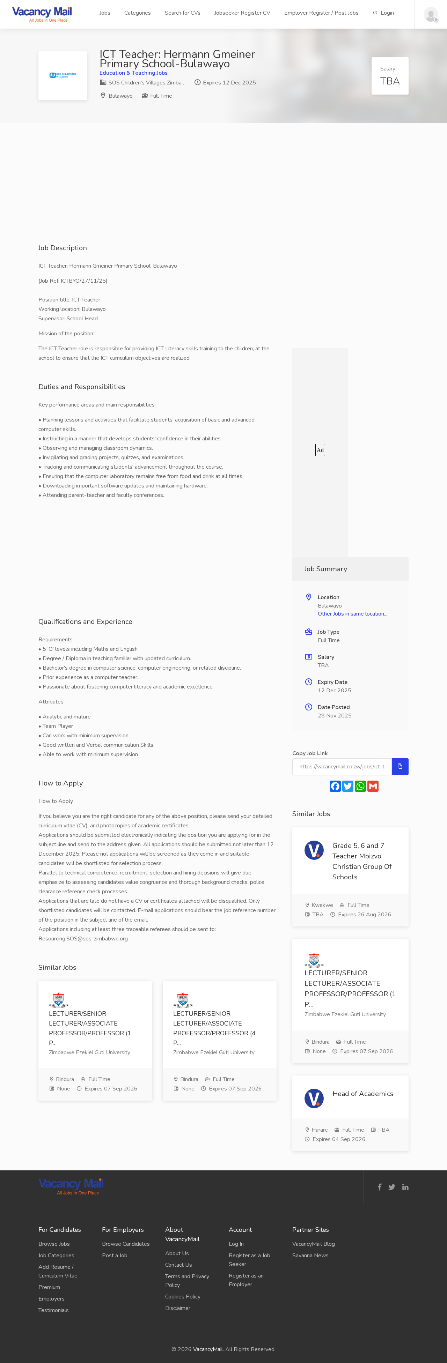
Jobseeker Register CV (242, 13)
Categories (137, 13)
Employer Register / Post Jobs (321, 13)
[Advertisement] (223, 194)
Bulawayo (121, 96)
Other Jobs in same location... (352, 614)
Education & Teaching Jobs (134, 73)
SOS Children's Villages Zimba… (146, 83)
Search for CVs (182, 13)
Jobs (105, 13)
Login (386, 13)
